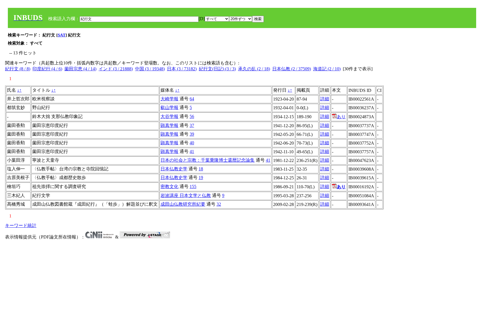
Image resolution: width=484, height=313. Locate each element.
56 (192, 116)
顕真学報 (169, 125)
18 (201, 168)
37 (192, 125)
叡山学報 (169, 107)
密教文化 (169, 186)
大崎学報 (169, 98)
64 (192, 98)
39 (192, 134)
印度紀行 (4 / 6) (47, 68)
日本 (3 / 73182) (182, 68)
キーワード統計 (20, 225)
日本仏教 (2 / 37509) (291, 68)
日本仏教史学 (173, 168)
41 (192, 151)
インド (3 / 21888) (116, 68)
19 (201, 177)
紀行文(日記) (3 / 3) (217, 68)
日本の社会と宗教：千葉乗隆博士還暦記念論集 (207, 160)
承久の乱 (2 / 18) (254, 68)
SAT (62, 35)
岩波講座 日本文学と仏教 (185, 195)
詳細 (324, 98)
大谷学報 (169, 116)
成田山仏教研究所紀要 (182, 204)
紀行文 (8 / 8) (17, 68)
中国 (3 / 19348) (150, 68)
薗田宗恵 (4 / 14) (80, 68)
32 (219, 204)
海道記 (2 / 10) (327, 68)
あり (341, 116)
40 (192, 142)
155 (193, 186)
